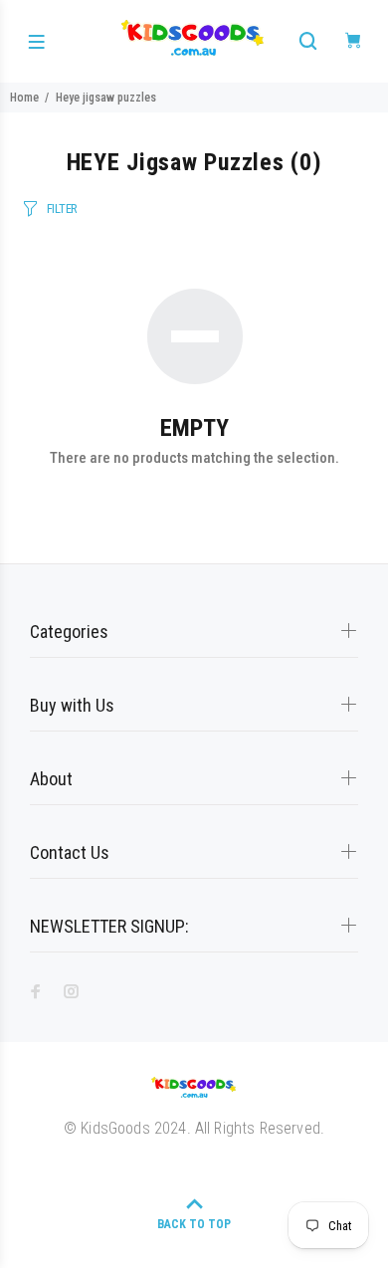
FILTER (62, 208)
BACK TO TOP (194, 1224)
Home (24, 98)
